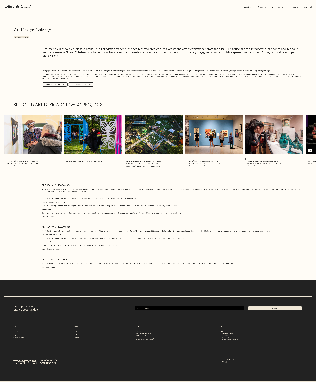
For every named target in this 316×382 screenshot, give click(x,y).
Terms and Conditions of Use (228, 360)
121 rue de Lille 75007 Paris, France (227, 332)
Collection (276, 7)
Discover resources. (49, 217)
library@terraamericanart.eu (229, 339)
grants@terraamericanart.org (144, 339)
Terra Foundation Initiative (21, 37)
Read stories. (46, 209)
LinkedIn (77, 332)
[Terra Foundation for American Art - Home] (18, 7)
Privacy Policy (224, 361)
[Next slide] (310, 150)
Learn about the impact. (51, 249)
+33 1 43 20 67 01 (226, 335)
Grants (260, 7)
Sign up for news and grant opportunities (26, 307)
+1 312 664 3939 (141, 335)
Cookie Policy (224, 362)
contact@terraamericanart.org (145, 338)
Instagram (77, 335)
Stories (292, 7)
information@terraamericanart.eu (231, 338)
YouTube (76, 337)
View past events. (48, 267)
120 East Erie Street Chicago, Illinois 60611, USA (144, 332)
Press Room (17, 332)
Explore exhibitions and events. (53, 202)
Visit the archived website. (52, 235)
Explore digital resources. (51, 242)
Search (309, 7)
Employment (17, 335)
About (246, 7)
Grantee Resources (19, 337)
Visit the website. (48, 195)
